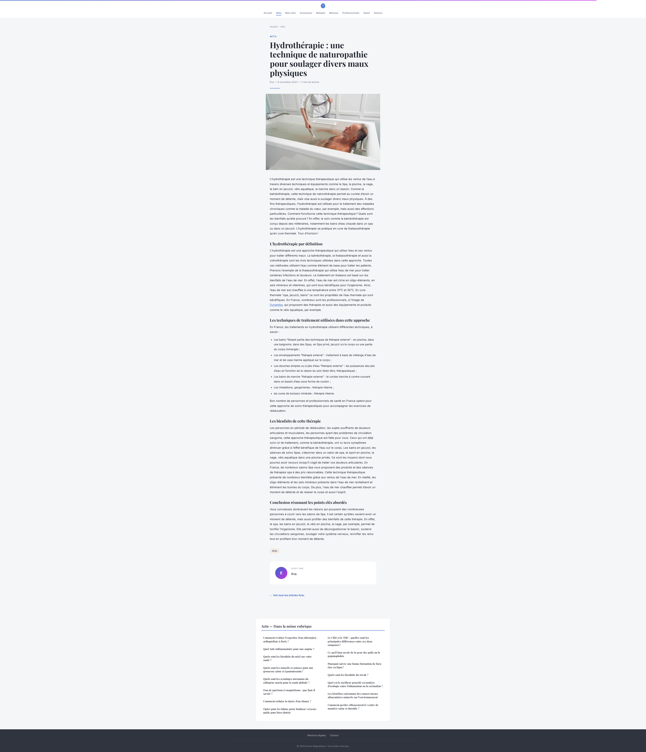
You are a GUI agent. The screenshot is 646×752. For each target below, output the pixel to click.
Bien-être (290, 12)
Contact (334, 735)
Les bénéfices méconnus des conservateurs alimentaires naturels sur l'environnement (353, 695)
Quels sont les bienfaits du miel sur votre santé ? (287, 658)
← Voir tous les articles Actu (287, 595)
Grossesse (306, 12)
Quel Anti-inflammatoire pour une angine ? (288, 649)
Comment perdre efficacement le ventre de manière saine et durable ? (353, 706)
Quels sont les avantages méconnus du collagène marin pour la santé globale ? (286, 680)
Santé (366, 12)
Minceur (333, 12)
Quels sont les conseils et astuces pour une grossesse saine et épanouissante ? (288, 669)
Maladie (320, 12)
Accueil (268, 12)
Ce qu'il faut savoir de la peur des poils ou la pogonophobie (354, 654)
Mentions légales (316, 735)
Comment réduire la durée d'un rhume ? (287, 701)
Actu (278, 12)
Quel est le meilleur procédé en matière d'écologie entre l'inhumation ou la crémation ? (355, 684)
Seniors (378, 12)
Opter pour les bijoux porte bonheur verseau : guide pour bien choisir (290, 710)
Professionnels (350, 12)
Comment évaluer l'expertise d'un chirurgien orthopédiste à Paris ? (289, 639)
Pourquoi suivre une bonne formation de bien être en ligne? (354, 665)
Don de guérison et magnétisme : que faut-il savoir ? (289, 691)
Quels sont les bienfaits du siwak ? (348, 675)
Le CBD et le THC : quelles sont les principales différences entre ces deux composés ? (350, 641)
